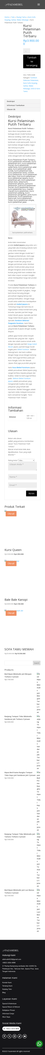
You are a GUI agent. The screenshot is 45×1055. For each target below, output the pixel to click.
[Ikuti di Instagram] (14, 1036)
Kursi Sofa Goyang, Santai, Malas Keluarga (30, 86)
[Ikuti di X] (9, 1036)
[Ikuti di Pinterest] (4, 1036)
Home (6, 17)
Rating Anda (13, 460)
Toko (13, 17)
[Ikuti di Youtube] (25, 1036)
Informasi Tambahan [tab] (15, 105)
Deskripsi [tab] (11, 101)
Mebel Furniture (23, 349)
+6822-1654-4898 (12, 1029)
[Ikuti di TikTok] (20, 1036)
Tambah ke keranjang (31, 61)
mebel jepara (22, 304)
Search (36, 663)
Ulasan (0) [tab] (11, 109)
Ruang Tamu (21, 17)
